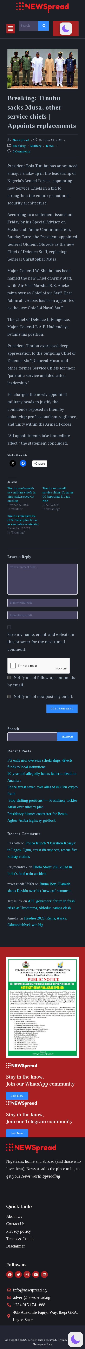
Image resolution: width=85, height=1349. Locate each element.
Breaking (19, 146)
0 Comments (21, 151)
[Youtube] (35, 1274)
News (50, 146)
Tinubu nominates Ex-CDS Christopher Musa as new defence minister (23, 520)
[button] (10, 28)
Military (36, 146)
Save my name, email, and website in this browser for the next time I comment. (40, 642)
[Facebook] (9, 1274)
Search (13, 729)
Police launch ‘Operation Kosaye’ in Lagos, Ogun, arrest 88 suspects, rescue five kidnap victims (42, 850)
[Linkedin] (44, 1274)
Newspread (21, 140)
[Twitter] (18, 1274)
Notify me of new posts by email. (43, 696)
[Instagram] (27, 1274)
